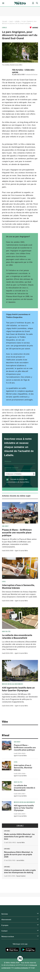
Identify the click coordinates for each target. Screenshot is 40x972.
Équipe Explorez (20, 876)
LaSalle (17, 21)
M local (5, 735)
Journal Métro (21, 842)
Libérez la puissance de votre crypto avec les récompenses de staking (20, 871)
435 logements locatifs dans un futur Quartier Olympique (18, 689)
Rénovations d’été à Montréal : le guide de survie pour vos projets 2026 (18, 854)
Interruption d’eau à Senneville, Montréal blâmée (18, 586)
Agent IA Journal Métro (21, 550)
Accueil (4, 21)
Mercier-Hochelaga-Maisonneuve (12, 684)
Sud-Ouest (5, 526)
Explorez (20, 826)
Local (11, 21)
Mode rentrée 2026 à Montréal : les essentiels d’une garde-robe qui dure (19, 836)
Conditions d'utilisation (21, 968)
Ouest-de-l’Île (6, 631)
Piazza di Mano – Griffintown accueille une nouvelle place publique (17, 532)
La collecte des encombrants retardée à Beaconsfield (17, 636)
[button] (3, 3)
